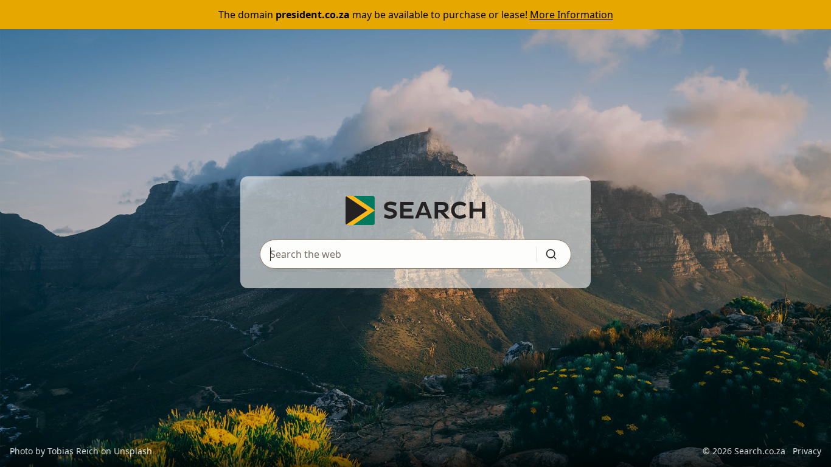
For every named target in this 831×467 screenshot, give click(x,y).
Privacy (807, 451)
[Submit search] (551, 254)
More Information (571, 14)
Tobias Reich (73, 451)
